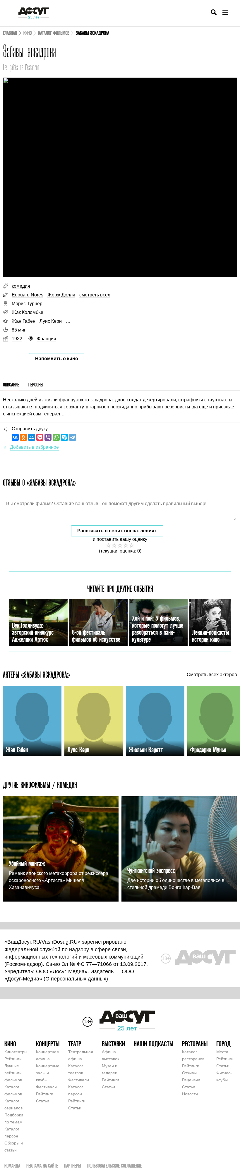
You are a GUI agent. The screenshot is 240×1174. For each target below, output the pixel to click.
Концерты (47, 1043)
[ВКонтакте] (15, 437)
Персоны (35, 384)
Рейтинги (13, 1058)
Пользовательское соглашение (114, 1165)
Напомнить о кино (56, 358)
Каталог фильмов (53, 33)
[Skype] (64, 437)
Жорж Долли (61, 294)
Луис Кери (51, 321)
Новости (190, 1094)
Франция (46, 338)
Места (222, 1051)
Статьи (42, 1101)
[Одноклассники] (23, 437)
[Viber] (48, 437)
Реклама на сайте (42, 1165)
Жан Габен (23, 321)
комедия (21, 286)
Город (223, 1043)
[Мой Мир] (31, 437)
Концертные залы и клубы (47, 1072)
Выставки (113, 1043)
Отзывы (189, 1073)
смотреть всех (94, 294)
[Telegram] (72, 437)
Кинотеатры (15, 1051)
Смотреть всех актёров (212, 674)
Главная (10, 33)
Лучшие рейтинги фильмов (13, 1072)
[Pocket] (39, 437)
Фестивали (46, 1087)
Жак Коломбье (27, 312)
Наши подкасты (153, 1043)
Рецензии (191, 1080)
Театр (74, 1043)
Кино (27, 33)
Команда (12, 1165)
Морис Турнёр (27, 303)
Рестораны (195, 1043)
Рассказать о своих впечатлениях (117, 530)
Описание (11, 384)
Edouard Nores (27, 294)
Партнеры (72, 1165)
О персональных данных (75, 979)
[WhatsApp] (56, 437)
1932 (17, 338)
